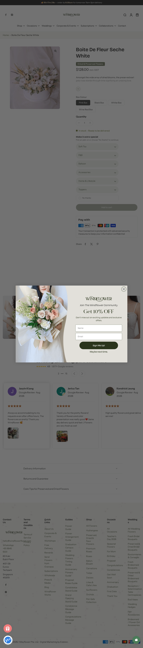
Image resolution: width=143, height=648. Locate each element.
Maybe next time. (99, 351)
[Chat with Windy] (136, 640)
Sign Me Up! (99, 345)
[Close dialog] (123, 289)
